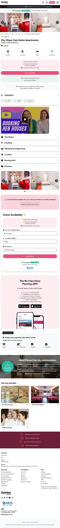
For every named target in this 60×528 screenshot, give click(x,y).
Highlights (9, 95)
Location (8, 154)
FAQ (2, 457)
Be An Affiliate (44, 483)
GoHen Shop (4, 485)
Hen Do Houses (5, 476)
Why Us (23, 474)
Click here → (49, 6)
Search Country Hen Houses (30, 204)
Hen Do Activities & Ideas (7, 474)
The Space (9, 137)
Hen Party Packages (6, 479)
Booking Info (10, 160)
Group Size (8, 246)
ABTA (42, 479)
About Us (23, 472)
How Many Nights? (11, 238)
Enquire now (26, 292)
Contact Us (4, 455)
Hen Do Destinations (6, 472)
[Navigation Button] (57, 2)
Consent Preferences (46, 477)
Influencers (24, 479)
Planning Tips (4, 481)
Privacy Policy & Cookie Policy (30, 522)
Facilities (8, 143)
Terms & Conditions (46, 474)
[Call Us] (46, 2)
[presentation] (2, 22)
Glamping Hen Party (6, 477)
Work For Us (24, 477)
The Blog (3, 483)
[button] (43, 2)
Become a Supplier (26, 481)
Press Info (43, 481)
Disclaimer (43, 476)
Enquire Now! (30, 256)
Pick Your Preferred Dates (12, 230)
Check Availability (30, 73)
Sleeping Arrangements (15, 149)
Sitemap (43, 472)
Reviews (8, 166)
